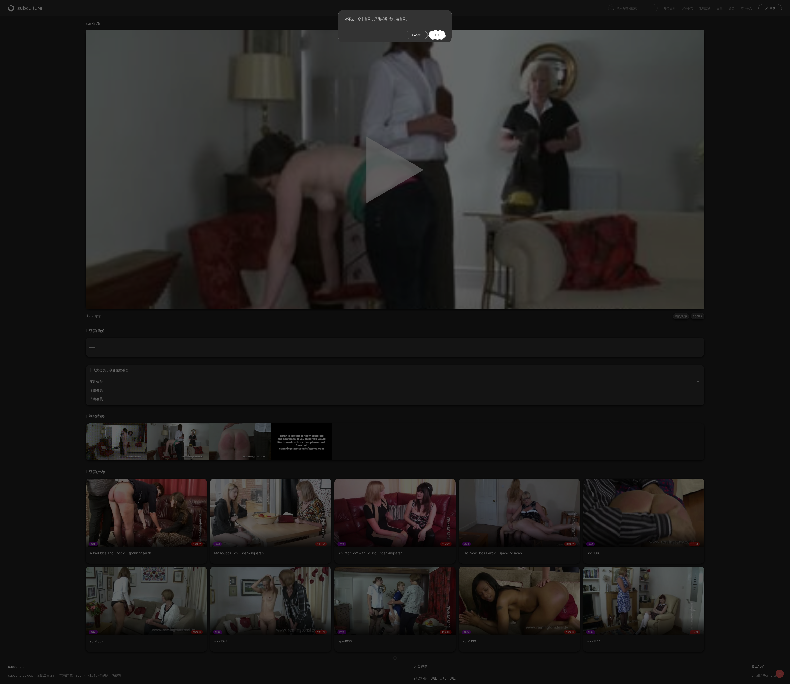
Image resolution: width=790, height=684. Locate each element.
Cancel (416, 35)
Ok (437, 35)
